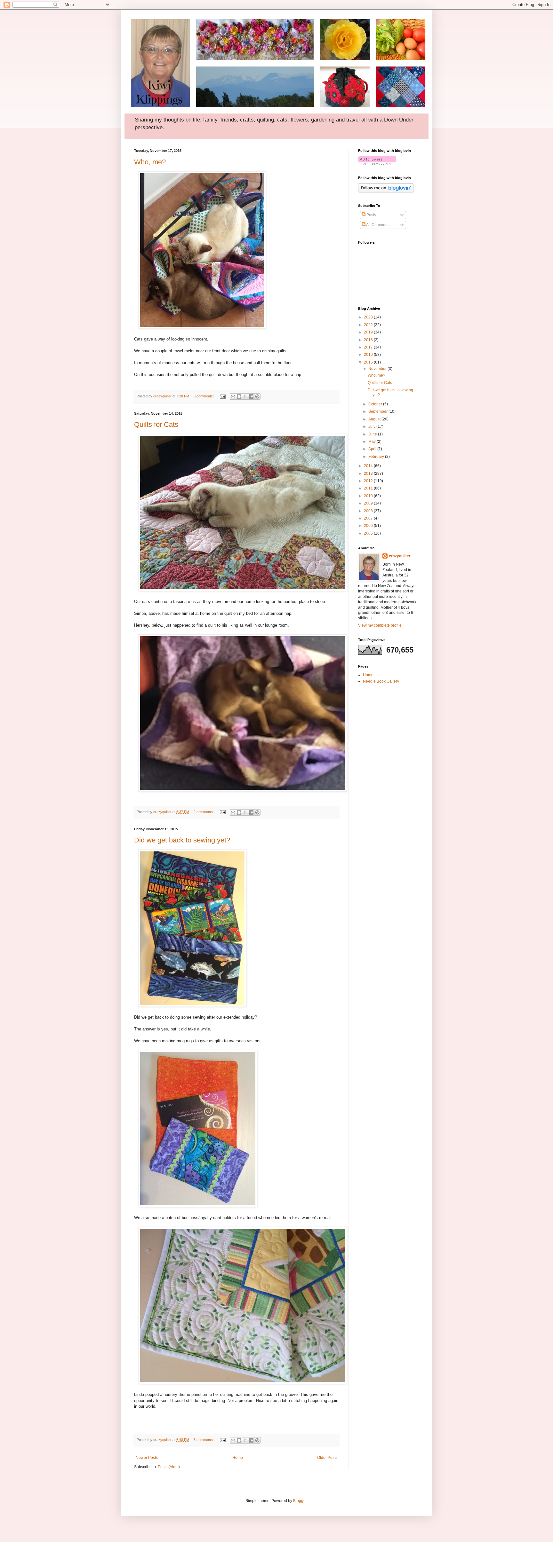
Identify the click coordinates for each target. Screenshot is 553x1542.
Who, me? (150, 162)
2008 (369, 511)
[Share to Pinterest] (257, 396)
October (375, 404)
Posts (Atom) (169, 1467)
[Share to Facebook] (251, 396)
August (374, 419)
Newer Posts (147, 1457)
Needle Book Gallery (381, 681)
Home (237, 1457)
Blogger (300, 1501)
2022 (369, 325)
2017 (369, 347)
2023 (369, 317)
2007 (369, 518)
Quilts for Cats (156, 424)
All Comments (377, 225)
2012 (369, 481)
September (378, 411)
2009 (369, 503)
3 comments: (204, 396)
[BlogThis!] (239, 396)
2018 (369, 340)
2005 (369, 533)
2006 (369, 525)
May (372, 441)
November (378, 368)
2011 (369, 488)
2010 (369, 496)
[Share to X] (245, 396)
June (373, 434)
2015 (369, 362)
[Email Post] (222, 396)
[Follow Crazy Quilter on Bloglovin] (377, 163)
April (372, 449)
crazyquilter (400, 556)
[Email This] (233, 396)
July (372, 426)
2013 (369, 473)
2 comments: (204, 812)
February (376, 456)
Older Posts (327, 1457)
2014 (369, 466)
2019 (369, 332)
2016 (369, 354)
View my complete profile (380, 625)
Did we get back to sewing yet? (182, 840)
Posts (370, 215)
